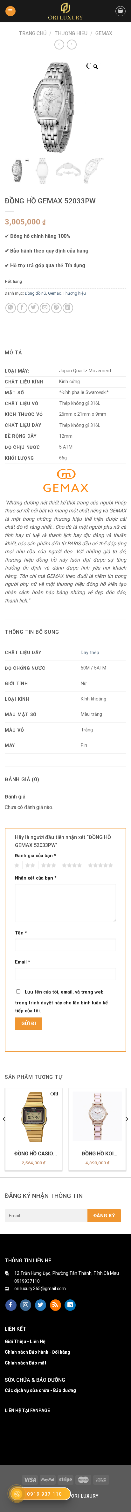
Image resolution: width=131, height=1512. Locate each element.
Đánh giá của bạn (35, 855)
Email (22, 962)
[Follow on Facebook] (11, 1305)
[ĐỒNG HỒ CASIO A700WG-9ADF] (33, 1116)
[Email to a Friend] (45, 308)
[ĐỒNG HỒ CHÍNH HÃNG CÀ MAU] (65, 11)
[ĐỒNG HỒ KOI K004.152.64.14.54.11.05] (97, 1116)
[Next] (126, 1132)
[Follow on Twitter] (40, 1305)
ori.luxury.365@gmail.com (40, 1288)
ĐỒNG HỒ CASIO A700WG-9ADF (33, 1154)
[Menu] (10, 11)
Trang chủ (32, 33)
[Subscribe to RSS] (55, 1305)
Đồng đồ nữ (35, 293)
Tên (21, 933)
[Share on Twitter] (33, 308)
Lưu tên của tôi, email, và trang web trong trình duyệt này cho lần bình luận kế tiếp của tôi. (61, 1001)
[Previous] (4, 1132)
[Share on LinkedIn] (68, 308)
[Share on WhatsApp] (10, 308)
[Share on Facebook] (22, 308)
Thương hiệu (70, 33)
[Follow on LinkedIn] (70, 1305)
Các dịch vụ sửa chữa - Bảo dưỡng (40, 1390)
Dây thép (90, 652)
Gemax (103, 33)
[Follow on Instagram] (25, 1305)
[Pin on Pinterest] (56, 308)
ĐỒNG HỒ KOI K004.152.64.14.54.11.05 (97, 1154)
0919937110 (27, 1281)
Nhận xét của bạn (36, 878)
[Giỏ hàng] (120, 11)
